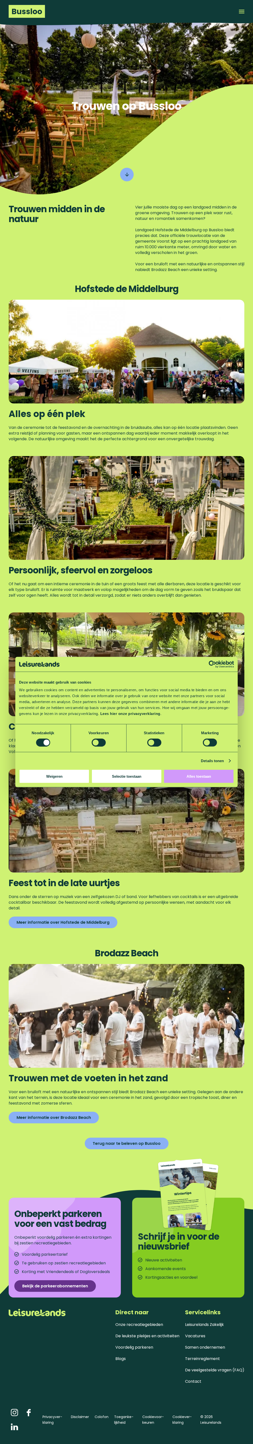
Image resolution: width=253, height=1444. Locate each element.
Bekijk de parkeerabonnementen (55, 1286)
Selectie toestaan (126, 776)
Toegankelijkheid (123, 1419)
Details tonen (212, 760)
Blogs (120, 1358)
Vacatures (195, 1336)
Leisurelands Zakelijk (204, 1324)
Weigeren (54, 776)
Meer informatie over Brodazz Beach (54, 1117)
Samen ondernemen (205, 1347)
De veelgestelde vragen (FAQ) (214, 1370)
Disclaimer (80, 1416)
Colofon (101, 1416)
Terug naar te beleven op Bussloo (127, 1143)
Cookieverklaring (182, 1419)
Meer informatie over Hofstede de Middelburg (63, 922)
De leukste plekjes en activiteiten (147, 1336)
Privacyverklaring (52, 1419)
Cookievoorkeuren (153, 1419)
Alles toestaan (199, 776)
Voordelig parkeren (134, 1347)
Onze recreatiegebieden (139, 1324)
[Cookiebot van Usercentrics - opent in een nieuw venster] (212, 664)
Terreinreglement (202, 1358)
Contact (193, 1381)
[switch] (99, 742)
